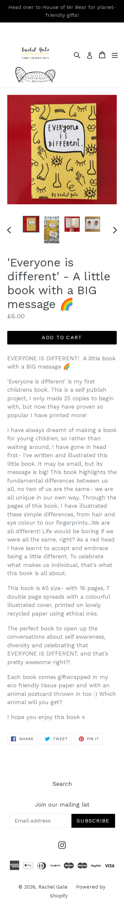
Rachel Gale (52, 887)
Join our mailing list (62, 804)
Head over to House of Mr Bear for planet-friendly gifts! (62, 11)
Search (62, 783)
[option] (31, 224)
